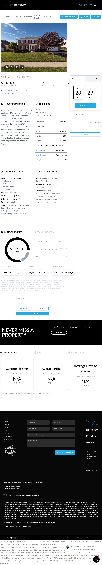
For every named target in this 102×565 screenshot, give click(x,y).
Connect (6, 442)
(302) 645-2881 (15, 488)
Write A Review (91, 470)
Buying (6, 427)
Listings (6, 424)
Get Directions (91, 465)
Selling (6, 430)
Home (6, 421)
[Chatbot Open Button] (96, 559)
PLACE (41, 482)
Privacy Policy (71, 538)
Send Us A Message (65, 452)
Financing (7, 433)
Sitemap (97, 538)
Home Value (8, 436)
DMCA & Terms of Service (84, 538)
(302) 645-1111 (86, 5)
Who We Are (8, 439)
